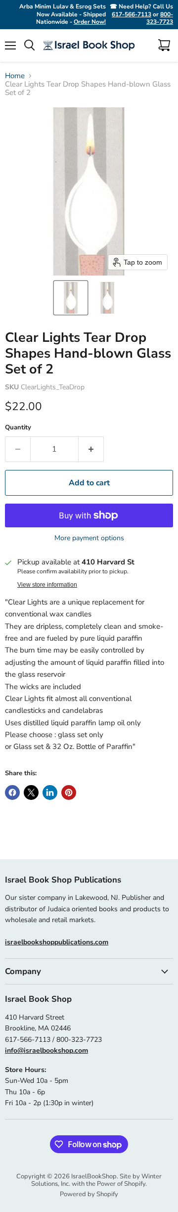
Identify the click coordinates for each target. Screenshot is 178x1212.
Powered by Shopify (89, 1194)
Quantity (18, 427)
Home (15, 76)
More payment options (89, 538)
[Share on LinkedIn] (50, 792)
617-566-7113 (131, 14)
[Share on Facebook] (12, 792)
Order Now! (90, 22)
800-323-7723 (159, 18)
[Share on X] (31, 792)
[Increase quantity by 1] (91, 449)
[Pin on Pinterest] (68, 792)
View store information (47, 584)
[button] (71, 298)
